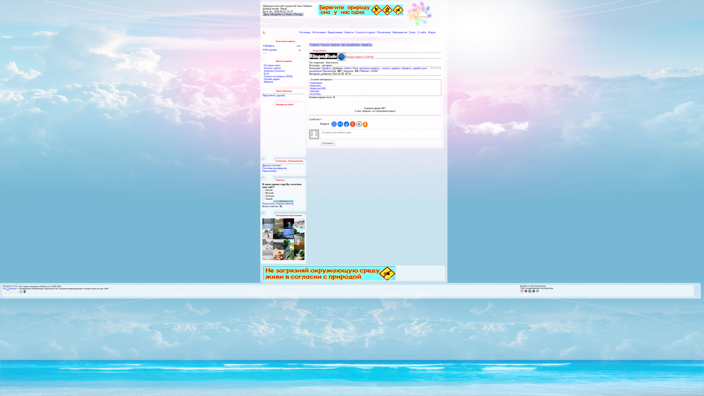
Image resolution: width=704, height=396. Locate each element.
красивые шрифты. (369, 68)
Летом (268, 190)
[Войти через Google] (359, 124)
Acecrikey (315, 94)
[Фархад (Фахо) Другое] (267, 234)
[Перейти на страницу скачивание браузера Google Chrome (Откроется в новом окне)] (529, 292)
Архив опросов (285, 203)
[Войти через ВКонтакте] (340, 124)
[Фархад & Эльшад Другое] (299, 255)
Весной (269, 193)
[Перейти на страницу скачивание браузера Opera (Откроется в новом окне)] (522, 292)
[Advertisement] (283, 130)
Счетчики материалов (274, 168)
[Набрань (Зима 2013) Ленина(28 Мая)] (289, 255)
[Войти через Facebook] (346, 124)
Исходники (271, 49)
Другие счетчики (271, 165)
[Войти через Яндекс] (352, 124)
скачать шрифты (391, 68)
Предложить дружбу (273, 95)
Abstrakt (314, 91)
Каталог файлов (330, 44)
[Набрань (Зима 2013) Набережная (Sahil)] (299, 244)
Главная (314, 44)
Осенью (269, 196)
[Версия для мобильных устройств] (24, 292)
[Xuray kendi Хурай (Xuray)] (278, 223)
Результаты (268, 203)
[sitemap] (21, 292)
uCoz (15, 286)
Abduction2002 (318, 88)
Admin (347, 68)
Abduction (315, 85)
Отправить (327, 143)
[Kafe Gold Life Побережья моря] (278, 255)
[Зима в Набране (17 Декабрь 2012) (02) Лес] (267, 223)
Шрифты (269, 45)
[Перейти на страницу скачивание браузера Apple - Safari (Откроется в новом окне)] (533, 292)
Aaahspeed (316, 83)
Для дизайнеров (351, 44)
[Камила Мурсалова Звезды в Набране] (289, 223)
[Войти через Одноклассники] (365, 124)
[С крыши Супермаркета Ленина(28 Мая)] (278, 244)
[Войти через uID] (334, 124)
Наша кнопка (269, 171)
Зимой (268, 198)
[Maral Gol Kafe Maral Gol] (278, 234)
